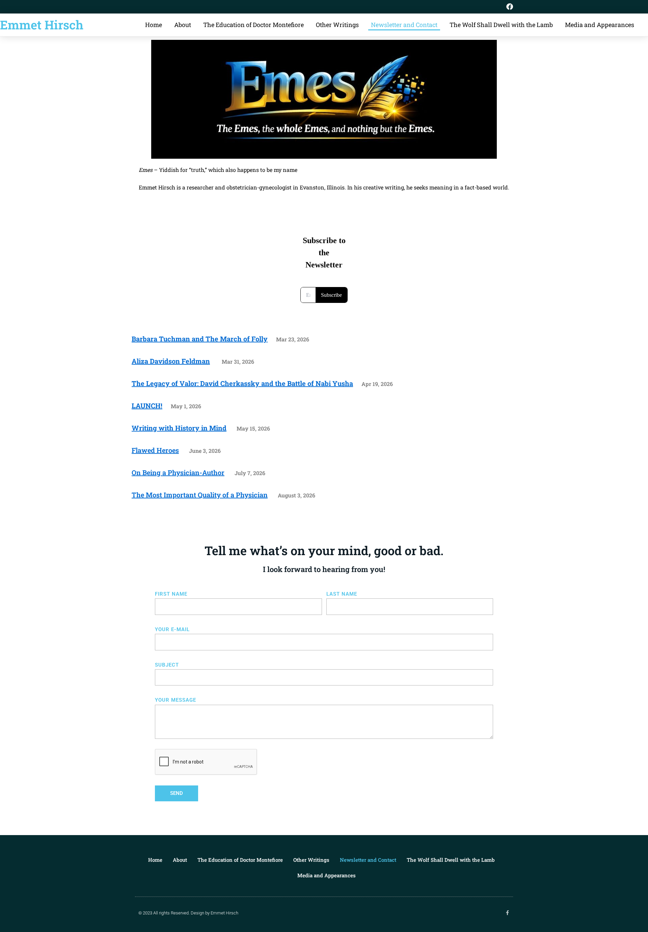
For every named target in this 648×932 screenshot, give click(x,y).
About (182, 25)
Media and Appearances (599, 25)
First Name (171, 594)
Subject (167, 665)
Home (153, 25)
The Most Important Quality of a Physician (200, 494)
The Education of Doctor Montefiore (253, 25)
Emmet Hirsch (41, 25)
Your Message (175, 700)
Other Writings (337, 25)
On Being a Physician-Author (178, 472)
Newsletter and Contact (404, 25)
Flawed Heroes (155, 450)
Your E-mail (172, 629)
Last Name (341, 594)
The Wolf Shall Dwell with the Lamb (501, 25)
